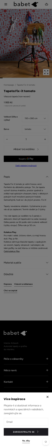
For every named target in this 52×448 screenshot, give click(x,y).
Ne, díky (26, 440)
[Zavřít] (26, 224)
